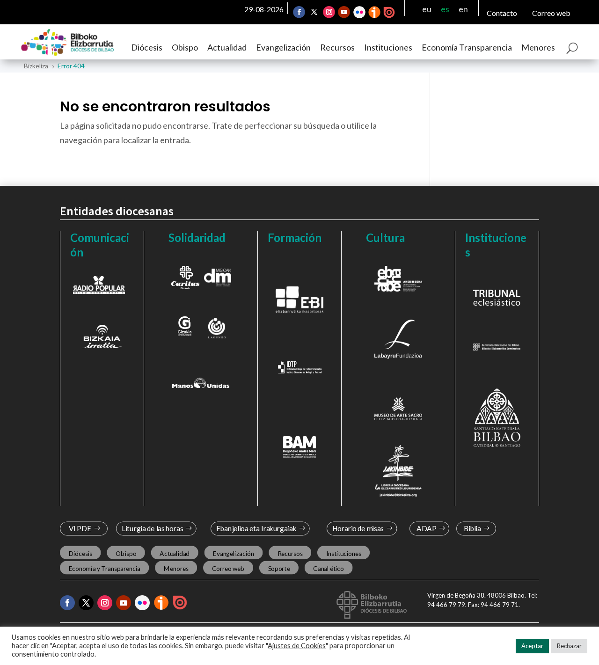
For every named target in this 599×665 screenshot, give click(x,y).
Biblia (472, 528)
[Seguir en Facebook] (299, 12)
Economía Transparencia (467, 47)
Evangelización (283, 47)
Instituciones (388, 47)
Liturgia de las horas (152, 528)
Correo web (551, 12)
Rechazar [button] (569, 646)
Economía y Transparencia (104, 568)
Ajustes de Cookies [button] (297, 646)
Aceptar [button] (532, 646)
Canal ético (328, 568)
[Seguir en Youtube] (344, 12)
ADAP (426, 528)
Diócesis (146, 47)
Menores (538, 47)
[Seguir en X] (314, 12)
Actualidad (227, 47)
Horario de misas (358, 528)
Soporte (279, 568)
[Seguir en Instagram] (329, 12)
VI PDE (80, 528)
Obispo (185, 47)
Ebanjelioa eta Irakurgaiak (256, 528)
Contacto (502, 12)
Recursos (337, 47)
